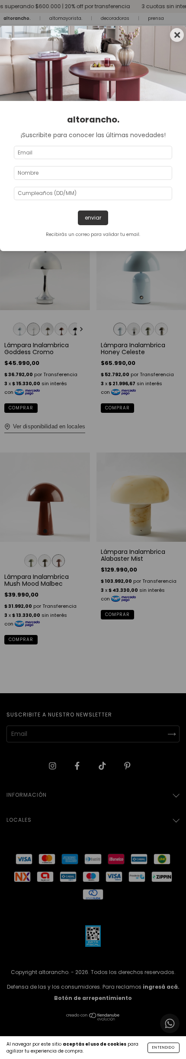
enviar (93, 217)
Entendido (163, 1047)
